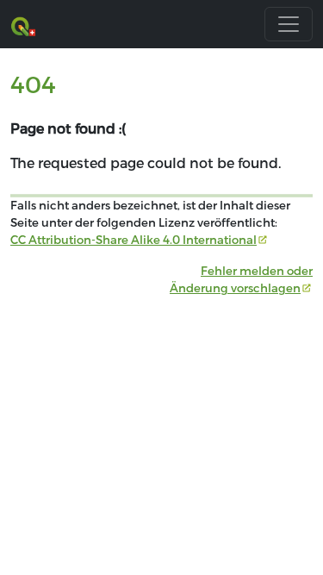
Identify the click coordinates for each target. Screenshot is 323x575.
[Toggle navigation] (288, 24)
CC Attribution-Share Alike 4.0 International (133, 240)
